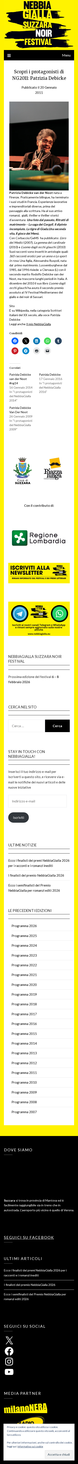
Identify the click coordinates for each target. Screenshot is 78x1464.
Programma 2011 (24, 1073)
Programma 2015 (24, 1034)
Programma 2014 (24, 1043)
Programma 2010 (24, 1082)
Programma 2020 (24, 985)
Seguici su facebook (29, 1237)
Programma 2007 (24, 1112)
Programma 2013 (24, 1053)
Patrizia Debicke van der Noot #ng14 (20, 379)
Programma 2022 (24, 965)
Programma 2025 (24, 936)
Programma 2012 (24, 1063)
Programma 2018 (24, 1004)
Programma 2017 (24, 1014)
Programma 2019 (24, 994)
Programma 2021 (24, 975)
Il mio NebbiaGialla (38, 324)
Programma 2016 (24, 1024)
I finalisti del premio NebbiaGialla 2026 (36, 875)
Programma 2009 (24, 1092)
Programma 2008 (24, 1102)
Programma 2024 (24, 945)
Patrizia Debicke (50, 374)
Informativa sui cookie (30, 1446)
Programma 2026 (24, 926)
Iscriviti (18, 817)
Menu (66, 55)
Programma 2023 (24, 955)
